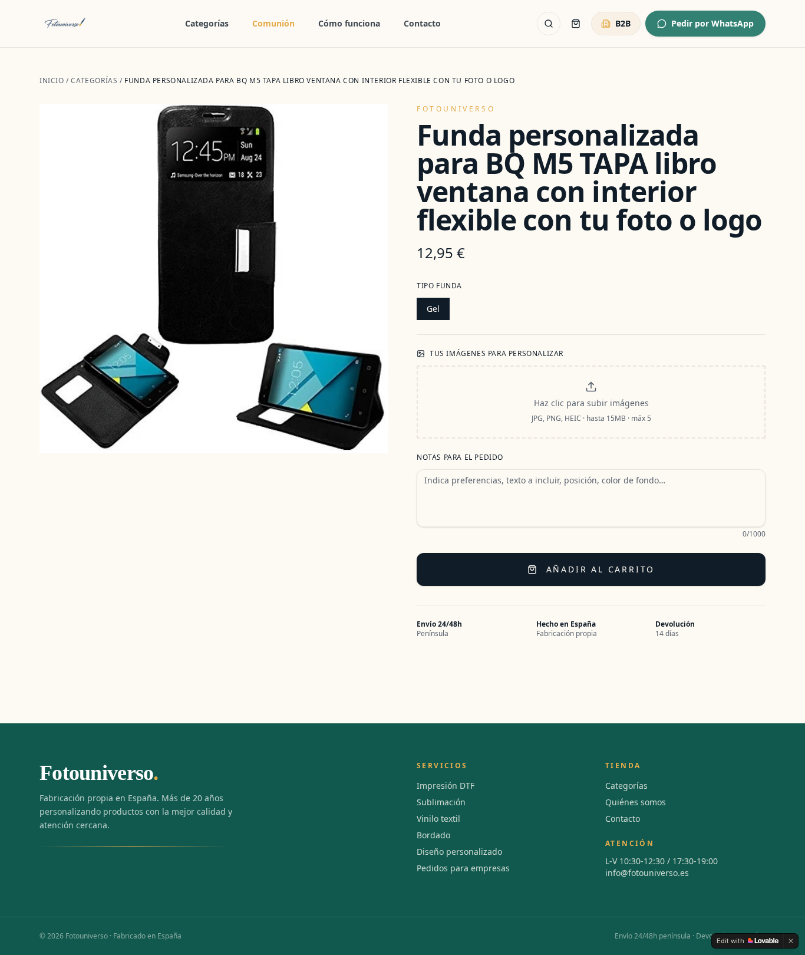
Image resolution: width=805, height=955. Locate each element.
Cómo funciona (349, 23)
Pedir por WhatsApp (712, 23)
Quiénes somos (635, 802)
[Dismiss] (791, 941)
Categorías (207, 23)
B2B (623, 23)
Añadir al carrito (600, 569)
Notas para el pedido (460, 457)
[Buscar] (548, 23)
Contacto (422, 23)
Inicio (51, 80)
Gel (433, 308)
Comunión (273, 23)
